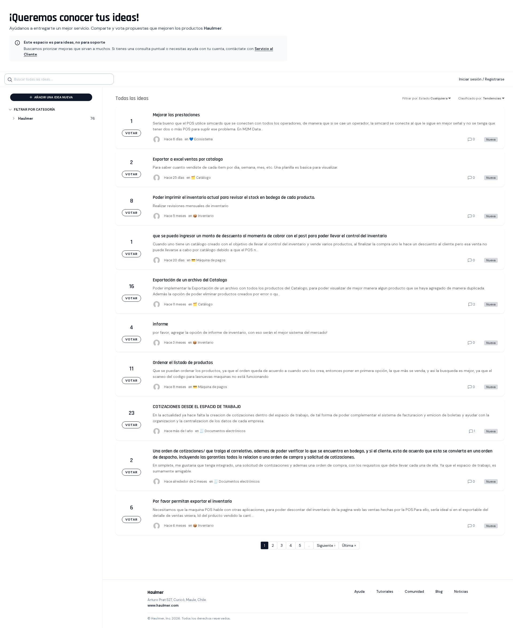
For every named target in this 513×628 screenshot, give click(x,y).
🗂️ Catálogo (201, 178)
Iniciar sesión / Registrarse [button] (481, 79)
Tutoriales (384, 591)
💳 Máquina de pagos (208, 260)
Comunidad (414, 591)
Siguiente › (326, 545)
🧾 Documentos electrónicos (223, 431)
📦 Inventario (203, 216)
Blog (439, 591)
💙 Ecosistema (201, 139)
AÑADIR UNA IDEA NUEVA (53, 97)
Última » (349, 545)
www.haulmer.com (162, 605)
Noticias (461, 591)
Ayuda (359, 591)
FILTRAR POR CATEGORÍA (34, 109)
